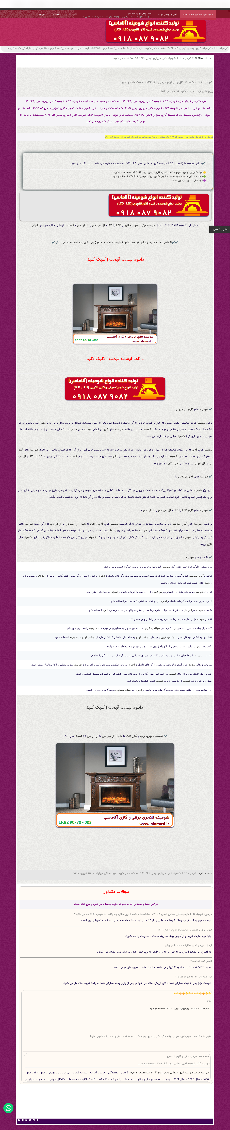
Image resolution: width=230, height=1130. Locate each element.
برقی (143, 225)
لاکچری (150, 736)
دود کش (173, 463)
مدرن (43, 423)
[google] (26, 1120)
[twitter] (22, 1120)
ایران (35, 225)
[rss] (30, 1120)
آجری (200, 575)
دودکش (182, 476)
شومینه (151, 225)
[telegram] (37, 1120)
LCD (118, 225)
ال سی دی (98, 225)
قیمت (78, 736)
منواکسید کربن (152, 628)
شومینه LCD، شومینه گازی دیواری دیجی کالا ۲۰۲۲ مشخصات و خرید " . (178, 1008)
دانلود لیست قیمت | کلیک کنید (115, 259)
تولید (173, 628)
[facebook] (19, 1120)
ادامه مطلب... (204, 873)
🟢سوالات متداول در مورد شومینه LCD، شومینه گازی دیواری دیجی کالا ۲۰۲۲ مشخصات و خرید (159, 177)
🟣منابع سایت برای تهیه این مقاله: (189, 181)
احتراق (101, 575)
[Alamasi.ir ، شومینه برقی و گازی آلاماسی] (156, 43)
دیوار (111, 530)
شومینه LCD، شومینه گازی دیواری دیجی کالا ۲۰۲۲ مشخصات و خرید (168, 1072)
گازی (126, 225)
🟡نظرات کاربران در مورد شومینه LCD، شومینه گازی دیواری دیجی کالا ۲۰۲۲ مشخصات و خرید (160, 173)
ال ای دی (82, 225)
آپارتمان (188, 610)
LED (110, 225)
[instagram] (33, 1120)
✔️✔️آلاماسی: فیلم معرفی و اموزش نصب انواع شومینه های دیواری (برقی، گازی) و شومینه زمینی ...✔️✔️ (115, 242)
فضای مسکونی (123, 689)
